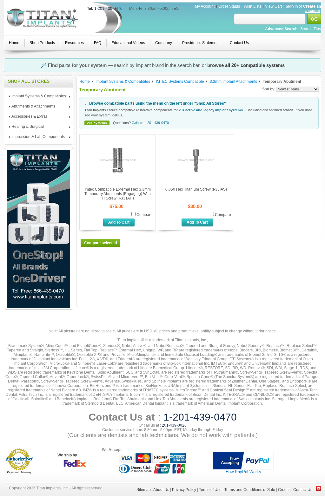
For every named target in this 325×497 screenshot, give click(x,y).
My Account (205, 6)
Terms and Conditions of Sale (249, 489)
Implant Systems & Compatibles (37, 96)
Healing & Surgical (26, 126)
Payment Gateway (19, 472)
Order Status (229, 6)
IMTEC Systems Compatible (180, 81)
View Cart (274, 6)
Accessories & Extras (28, 116)
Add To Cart (118, 222)
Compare (144, 215)
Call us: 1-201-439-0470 (150, 123)
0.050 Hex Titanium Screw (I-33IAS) (196, 189)
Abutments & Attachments (32, 106)
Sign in (292, 6)
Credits (284, 489)
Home (84, 81)
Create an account (312, 8)
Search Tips (310, 29)
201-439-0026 (174, 425)
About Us (161, 489)
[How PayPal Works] (243, 468)
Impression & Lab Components (37, 137)
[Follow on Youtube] (318, 489)
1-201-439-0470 (108, 8)
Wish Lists (252, 6)
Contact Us (302, 489)
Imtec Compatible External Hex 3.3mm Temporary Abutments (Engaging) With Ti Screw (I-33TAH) (117, 193)
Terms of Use (210, 489)
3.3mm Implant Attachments (233, 81)
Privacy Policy (184, 489)
